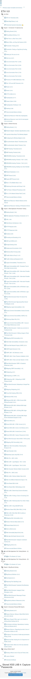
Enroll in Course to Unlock (15, 674)
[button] (1, 1)
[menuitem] (1, 3)
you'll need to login (21, 672)
